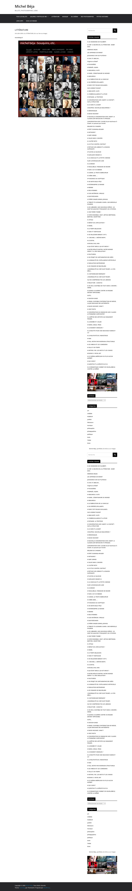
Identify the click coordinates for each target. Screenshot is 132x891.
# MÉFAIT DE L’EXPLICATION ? (96, 223)
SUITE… (89, 295)
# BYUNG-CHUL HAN (93, 243)
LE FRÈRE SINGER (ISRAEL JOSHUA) (97, 199)
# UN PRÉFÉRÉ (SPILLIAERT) (95, 82)
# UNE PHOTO (91, 309)
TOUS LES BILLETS (21, 16)
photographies (91, 431)
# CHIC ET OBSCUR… (93, 58)
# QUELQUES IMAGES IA (94, 155)
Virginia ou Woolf (92, 61)
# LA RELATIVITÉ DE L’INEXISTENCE (97, 335)
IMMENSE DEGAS (92, 49)
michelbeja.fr (19, 37)
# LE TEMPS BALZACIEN (94, 229)
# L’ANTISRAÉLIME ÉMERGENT (96, 274)
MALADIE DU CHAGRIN (94, 126)
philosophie (90, 428)
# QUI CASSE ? (91, 361)
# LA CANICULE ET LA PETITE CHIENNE (98, 158)
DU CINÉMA (74, 16)
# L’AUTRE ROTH (92, 141)
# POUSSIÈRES (91, 64)
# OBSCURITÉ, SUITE (93, 91)
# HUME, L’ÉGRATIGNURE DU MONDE (98, 73)
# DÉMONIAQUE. (92, 111)
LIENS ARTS (19, 21)
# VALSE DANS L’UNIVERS (94, 138)
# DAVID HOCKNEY (93, 114)
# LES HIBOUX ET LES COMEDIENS (97, 344)
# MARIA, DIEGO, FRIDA (94, 325)
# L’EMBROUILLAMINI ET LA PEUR (97, 94)
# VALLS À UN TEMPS (93, 347)
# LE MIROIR (91, 164)
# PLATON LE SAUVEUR (94, 152)
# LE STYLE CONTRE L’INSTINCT (96, 144)
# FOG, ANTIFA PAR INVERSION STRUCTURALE (101, 341)
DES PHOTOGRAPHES (87, 16)
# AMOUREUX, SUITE (93, 70)
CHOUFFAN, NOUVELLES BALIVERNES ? (98, 108)
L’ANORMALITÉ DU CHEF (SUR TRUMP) (98, 277)
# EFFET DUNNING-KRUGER (95, 129)
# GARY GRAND (91, 135)
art (88, 410)
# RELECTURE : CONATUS (94, 283)
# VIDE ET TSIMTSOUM (94, 231)
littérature (90, 422)
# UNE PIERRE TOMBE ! (94, 212)
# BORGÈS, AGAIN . (93, 67)
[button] (48, 16)
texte (88, 437)
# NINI (89, 338)
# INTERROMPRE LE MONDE (95, 184)
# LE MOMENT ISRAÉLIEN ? (95, 328)
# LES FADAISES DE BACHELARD (96, 266)
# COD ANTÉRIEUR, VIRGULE (95, 193)
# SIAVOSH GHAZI (92, 298)
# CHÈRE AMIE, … (92, 175)
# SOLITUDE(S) (91, 254)
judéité (89, 419)
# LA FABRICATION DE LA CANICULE (97, 79)
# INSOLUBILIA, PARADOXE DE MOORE (98, 167)
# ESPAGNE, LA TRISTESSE (95, 97)
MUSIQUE (65, 16)
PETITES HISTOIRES (102, 16)
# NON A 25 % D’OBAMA (94, 170)
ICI (106, 448)
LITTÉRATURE (55, 16)
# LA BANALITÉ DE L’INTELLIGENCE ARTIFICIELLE (101, 260)
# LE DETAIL (90, 240)
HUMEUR (90, 416)
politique (90, 434)
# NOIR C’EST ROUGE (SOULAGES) (97, 85)
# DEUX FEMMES (92, 190)
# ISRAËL (89, 226)
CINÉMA (89, 413)
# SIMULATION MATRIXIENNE (96, 263)
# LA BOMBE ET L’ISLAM (94, 322)
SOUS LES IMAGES (31, 21)
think (88, 443)
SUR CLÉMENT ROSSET (94, 88)
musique (90, 425)
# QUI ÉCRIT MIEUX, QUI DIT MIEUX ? (98, 246)
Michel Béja (24, 6)
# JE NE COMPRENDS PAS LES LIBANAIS (99, 280)
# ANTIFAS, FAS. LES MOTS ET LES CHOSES (100, 350)
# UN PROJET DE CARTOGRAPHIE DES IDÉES (100, 257)
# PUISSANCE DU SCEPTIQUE (96, 178)
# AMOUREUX (91, 76)
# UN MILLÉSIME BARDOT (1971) (96, 234)
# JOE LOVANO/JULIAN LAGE (95, 161)
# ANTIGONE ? (91, 132)
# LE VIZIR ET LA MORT (94, 105)
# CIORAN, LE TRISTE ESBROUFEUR (97, 172)
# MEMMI (90, 187)
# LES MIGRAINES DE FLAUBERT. (96, 42)
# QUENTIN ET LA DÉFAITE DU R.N (97, 364)
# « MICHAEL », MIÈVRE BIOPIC (96, 237)
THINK (89, 440)
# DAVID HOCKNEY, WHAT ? (95, 306)
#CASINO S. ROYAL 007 (94, 353)
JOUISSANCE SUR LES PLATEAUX (96, 55)
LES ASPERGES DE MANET (95, 52)
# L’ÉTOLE (90, 220)
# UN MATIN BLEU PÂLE (94, 181)
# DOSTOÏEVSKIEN (92, 196)
